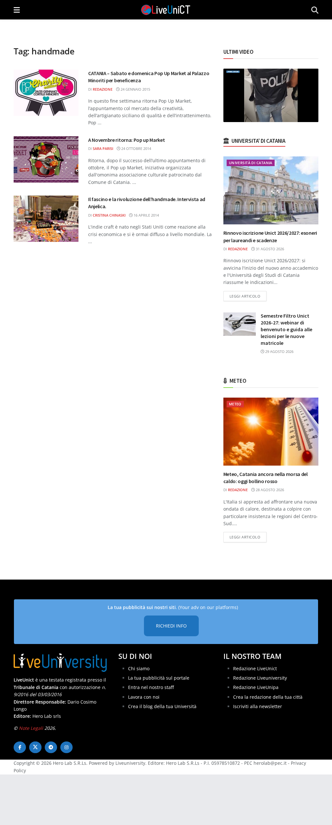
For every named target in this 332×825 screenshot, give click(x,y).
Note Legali (31, 728)
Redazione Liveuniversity (260, 678)
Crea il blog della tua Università (162, 706)
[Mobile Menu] (17, 9)
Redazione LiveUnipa (256, 687)
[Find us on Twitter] (35, 747)
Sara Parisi (103, 148)
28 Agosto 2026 (269, 489)
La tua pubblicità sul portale (158, 678)
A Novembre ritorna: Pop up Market (126, 140)
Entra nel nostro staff (151, 687)
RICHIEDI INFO (171, 626)
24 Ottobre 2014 (135, 148)
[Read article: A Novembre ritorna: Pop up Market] (46, 159)
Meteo (235, 403)
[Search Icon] (314, 9)
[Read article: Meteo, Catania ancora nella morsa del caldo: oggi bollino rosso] (270, 432)
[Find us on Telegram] (51, 747)
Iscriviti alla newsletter (257, 706)
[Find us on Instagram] (66, 747)
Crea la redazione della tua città (267, 697)
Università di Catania (250, 162)
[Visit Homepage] (166, 10)
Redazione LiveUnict (255, 668)
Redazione (103, 89)
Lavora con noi (144, 697)
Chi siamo (138, 668)
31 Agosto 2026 (269, 248)
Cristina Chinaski (109, 215)
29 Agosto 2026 (278, 351)
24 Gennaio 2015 (135, 89)
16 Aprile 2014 (146, 215)
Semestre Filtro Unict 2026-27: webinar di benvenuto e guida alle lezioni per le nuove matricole (286, 329)
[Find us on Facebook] (20, 747)
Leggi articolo (248, 296)
